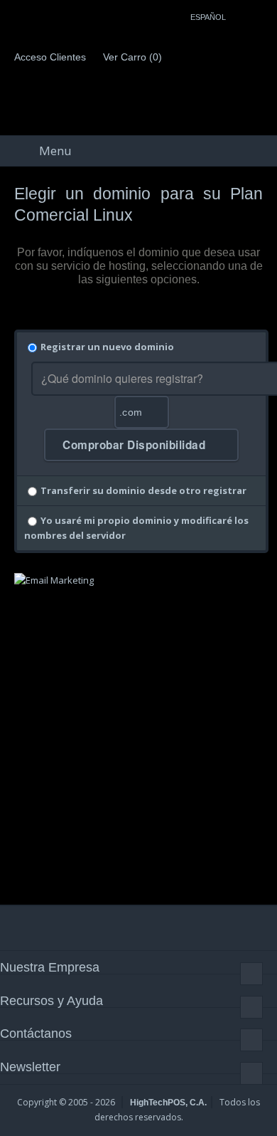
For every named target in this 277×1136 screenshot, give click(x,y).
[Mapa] (259, 15)
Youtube (118, 927)
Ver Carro (131, 57)
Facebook (14, 927)
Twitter (49, 927)
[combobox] (141, 412)
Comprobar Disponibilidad (136, 445)
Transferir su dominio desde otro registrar (143, 490)
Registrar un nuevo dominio (107, 346)
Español (209, 17)
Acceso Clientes (49, 57)
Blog (153, 927)
